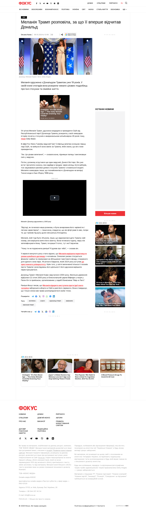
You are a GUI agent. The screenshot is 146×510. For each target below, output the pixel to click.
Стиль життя (102, 9)
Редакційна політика (42, 430)
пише (23, 139)
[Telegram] (44, 3)
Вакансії (41, 421)
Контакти (101, 506)
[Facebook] (36, 3)
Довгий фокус (43, 418)
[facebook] (20, 438)
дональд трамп (55, 301)
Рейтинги (113, 3)
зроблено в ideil (122, 506)
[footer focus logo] (28, 408)
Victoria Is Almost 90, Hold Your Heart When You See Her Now (108, 283)
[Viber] (51, 3)
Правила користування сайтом (62, 423)
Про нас (22, 421)
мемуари (70, 301)
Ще (124, 9)
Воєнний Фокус (51, 9)
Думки (90, 3)
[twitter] (25, 438)
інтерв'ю (32, 301)
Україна (75, 9)
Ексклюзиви (37, 9)
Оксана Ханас (26, 35)
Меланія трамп (29, 305)
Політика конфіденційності (85, 506)
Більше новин (110, 213)
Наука (91, 9)
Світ (83, 9)
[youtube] (36, 438)
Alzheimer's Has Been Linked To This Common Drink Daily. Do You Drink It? (109, 262)
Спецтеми (101, 3)
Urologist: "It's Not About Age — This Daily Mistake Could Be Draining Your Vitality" (108, 241)
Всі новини (24, 9)
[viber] (42, 438)
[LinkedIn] (58, 3)
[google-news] (47, 438)
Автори (59, 418)
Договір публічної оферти (23, 431)
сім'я (43, 301)
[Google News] (54, 3)
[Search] (126, 3)
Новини (22, 414)
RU (122, 3)
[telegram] (31, 438)
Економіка (115, 9)
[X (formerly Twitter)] (40, 3)
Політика (65, 9)
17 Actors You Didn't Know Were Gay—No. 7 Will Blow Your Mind (108, 304)
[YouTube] (47, 3)
